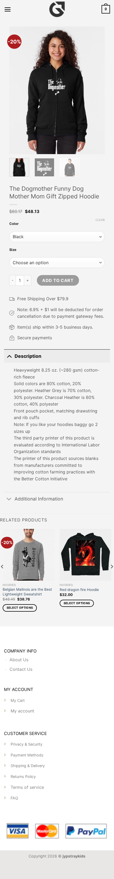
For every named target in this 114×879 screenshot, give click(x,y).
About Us (19, 659)
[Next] (96, 90)
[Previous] (18, 90)
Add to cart (57, 280)
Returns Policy (23, 776)
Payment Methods (27, 755)
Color (14, 223)
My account (22, 710)
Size (12, 249)
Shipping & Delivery (28, 765)
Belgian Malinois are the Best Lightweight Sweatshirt (27, 591)
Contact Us (21, 669)
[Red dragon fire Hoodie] (85, 555)
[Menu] (7, 9)
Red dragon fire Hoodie (79, 590)
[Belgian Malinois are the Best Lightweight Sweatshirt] (28, 555)
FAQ (14, 798)
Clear (100, 220)
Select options (20, 608)
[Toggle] (9, 356)
